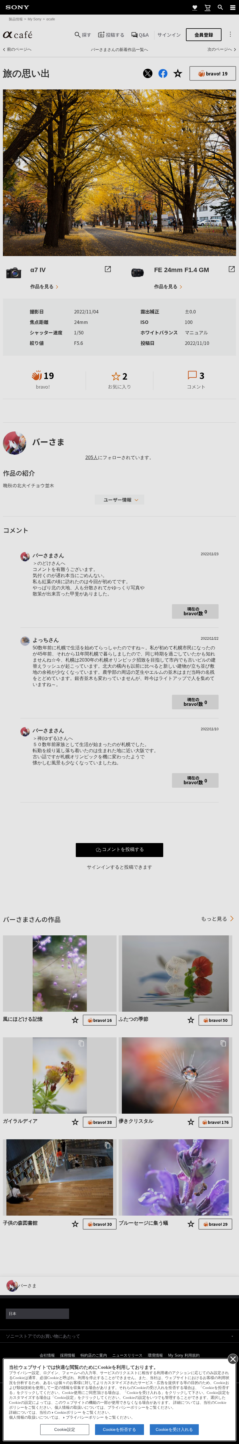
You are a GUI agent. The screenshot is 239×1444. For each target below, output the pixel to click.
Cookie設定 (64, 1429)
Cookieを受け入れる (174, 1429)
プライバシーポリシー (85, 1417)
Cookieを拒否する (119, 1429)
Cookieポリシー (68, 1412)
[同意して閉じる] (233, 1359)
